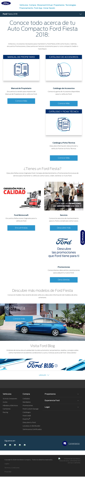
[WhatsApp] (82, 237)
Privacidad (7, 471)
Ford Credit (27, 416)
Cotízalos (26, 399)
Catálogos (27, 412)
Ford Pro (26, 419)
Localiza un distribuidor (31, 426)
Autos (5, 402)
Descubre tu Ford (29, 422)
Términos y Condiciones (11, 467)
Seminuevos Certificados (32, 429)
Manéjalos (27, 402)
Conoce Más (21, 101)
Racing (5, 412)
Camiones (6, 409)
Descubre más (64, 228)
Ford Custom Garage (30, 409)
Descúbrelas (64, 280)
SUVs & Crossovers (10, 399)
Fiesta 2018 (10, 14)
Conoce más (19, 319)
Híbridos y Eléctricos (10, 405)
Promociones (28, 405)
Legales (42, 375)
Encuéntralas (21, 228)
